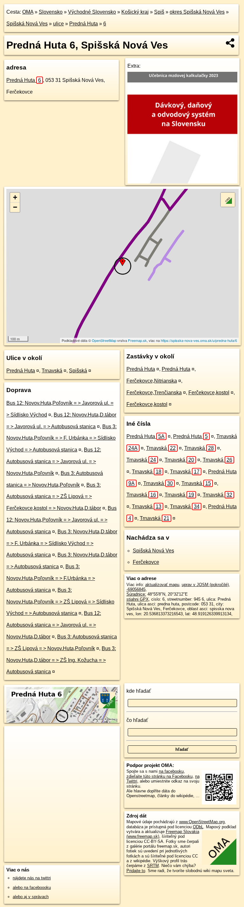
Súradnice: (136, 594)
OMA (27, 12)
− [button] (15, 207)
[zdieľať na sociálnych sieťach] (230, 43)
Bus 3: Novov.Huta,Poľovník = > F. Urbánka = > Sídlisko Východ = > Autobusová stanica (61, 438)
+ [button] (15, 197)
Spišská (78, 370)
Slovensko (51, 12)
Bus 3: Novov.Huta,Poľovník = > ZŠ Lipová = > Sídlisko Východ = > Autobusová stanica (60, 601)
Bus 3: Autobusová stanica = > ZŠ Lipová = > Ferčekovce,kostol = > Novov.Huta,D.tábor (53, 496)
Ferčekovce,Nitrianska (151, 380)
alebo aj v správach (31, 896)
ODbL (198, 826)
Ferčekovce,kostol (208, 392)
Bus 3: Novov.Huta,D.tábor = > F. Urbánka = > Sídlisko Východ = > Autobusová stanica (61, 543)
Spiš (159, 12)
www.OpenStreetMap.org (202, 821)
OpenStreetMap (104, 340)
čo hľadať (137, 720)
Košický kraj (135, 12)
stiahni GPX (137, 599)
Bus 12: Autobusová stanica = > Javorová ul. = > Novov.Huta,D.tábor (53, 624)
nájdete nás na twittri (32, 878)
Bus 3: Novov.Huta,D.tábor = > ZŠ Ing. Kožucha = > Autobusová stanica (61, 660)
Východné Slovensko (92, 12)
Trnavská (52, 370)
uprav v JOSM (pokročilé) (205, 584)
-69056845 (136, 589)
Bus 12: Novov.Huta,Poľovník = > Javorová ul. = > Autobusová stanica (61, 519)
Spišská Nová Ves (27, 23)
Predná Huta (83, 23)
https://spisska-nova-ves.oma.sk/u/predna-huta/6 (199, 340)
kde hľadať (138, 691)
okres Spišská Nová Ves (197, 12)
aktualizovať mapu (162, 584)
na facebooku (171, 771)
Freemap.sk (137, 340)
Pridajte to (135, 870)
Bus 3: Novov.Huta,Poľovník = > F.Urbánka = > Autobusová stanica (50, 578)
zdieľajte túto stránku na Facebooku (159, 776)
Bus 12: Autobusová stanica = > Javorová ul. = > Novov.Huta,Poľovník (53, 461)
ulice (58, 23)
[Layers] (228, 200)
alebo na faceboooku (32, 887)
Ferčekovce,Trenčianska (154, 392)
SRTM (153, 865)
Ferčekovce (146, 562)
